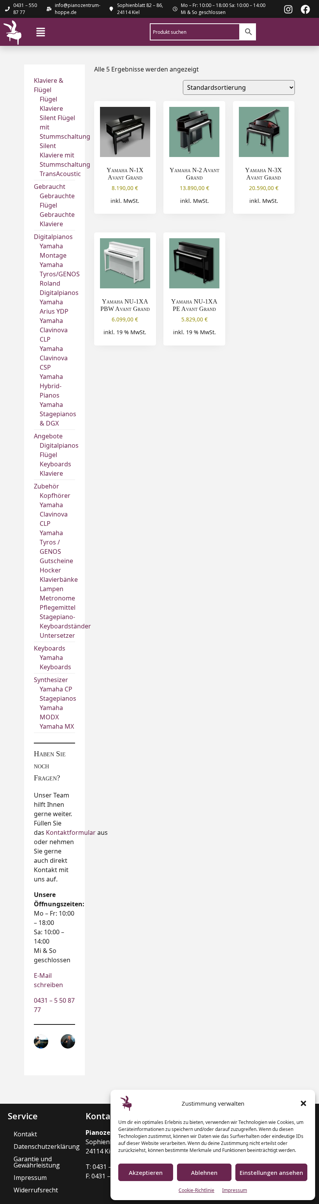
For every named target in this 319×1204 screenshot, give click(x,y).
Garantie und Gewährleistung (37, 1162)
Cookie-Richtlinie (196, 1190)
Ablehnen (204, 1172)
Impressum (234, 1190)
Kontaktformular (71, 832)
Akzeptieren (146, 1172)
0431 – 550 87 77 (25, 9)
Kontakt (25, 1134)
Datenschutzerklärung (46, 1146)
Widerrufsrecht (36, 1190)
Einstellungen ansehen (271, 1172)
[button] (303, 1103)
